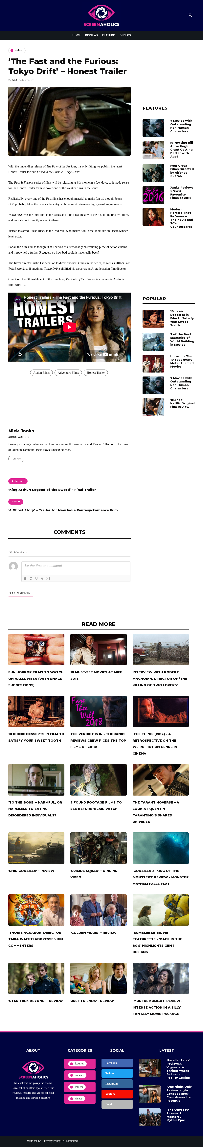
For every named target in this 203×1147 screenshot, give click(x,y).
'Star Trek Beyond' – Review (35, 1001)
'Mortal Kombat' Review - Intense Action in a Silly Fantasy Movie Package (158, 1007)
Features (109, 35)
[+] (48, 578)
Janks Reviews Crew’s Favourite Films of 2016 (181, 193)
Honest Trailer (96, 372)
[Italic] (31, 578)
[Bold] (25, 578)
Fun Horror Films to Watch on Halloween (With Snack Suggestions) (35, 678)
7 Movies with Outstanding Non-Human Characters (181, 126)
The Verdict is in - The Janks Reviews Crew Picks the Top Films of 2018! (98, 740)
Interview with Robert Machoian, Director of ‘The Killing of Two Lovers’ (160, 678)
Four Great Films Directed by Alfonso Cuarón (182, 171)
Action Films (41, 372)
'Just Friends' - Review (92, 1001)
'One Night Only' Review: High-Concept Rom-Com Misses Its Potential (179, 1093)
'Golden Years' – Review (93, 933)
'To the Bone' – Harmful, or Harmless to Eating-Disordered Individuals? (35, 809)
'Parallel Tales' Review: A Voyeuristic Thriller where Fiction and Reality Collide (178, 1069)
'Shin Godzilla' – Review (31, 871)
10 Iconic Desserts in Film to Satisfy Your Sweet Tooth (182, 318)
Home (76, 35)
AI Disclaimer (70, 1140)
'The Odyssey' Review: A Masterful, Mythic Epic (178, 1115)
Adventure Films (68, 372)
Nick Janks (18, 80)
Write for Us (34, 1140)
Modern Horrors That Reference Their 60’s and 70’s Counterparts (181, 218)
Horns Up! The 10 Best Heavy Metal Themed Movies (182, 361)
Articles (16, 458)
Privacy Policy (51, 1140)
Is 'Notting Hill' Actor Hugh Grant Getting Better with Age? (182, 149)
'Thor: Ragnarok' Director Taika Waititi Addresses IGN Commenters (35, 939)
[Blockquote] (42, 578)
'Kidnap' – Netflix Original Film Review (182, 403)
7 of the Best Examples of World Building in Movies (182, 340)
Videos (125, 35)
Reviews (91, 35)
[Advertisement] (169, 72)
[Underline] (36, 578)
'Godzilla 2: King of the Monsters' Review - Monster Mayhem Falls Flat (161, 877)
